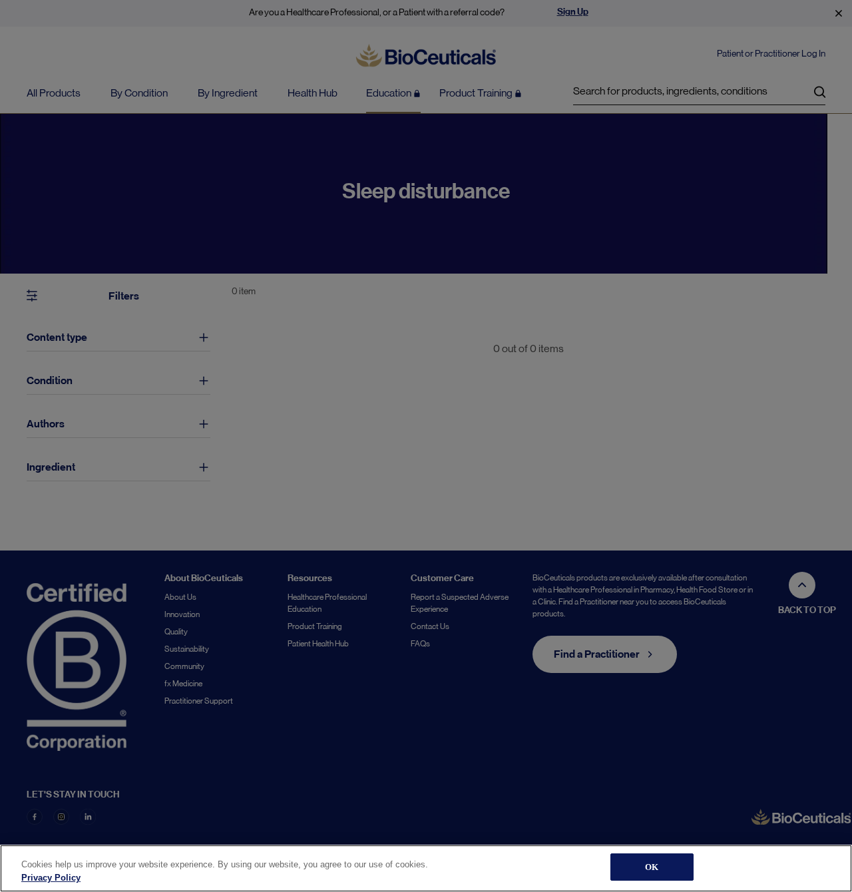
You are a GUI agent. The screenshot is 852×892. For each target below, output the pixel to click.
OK (651, 867)
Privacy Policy (51, 878)
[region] (426, 868)
